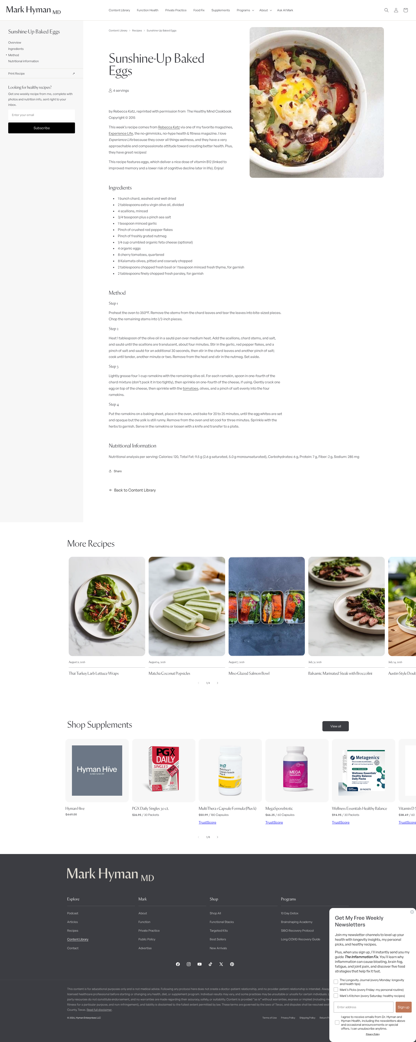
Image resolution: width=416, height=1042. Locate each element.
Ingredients (16, 49)
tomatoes (190, 388)
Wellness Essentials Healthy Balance (359, 808)
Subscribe (42, 128)
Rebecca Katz (169, 127)
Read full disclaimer (99, 1009)
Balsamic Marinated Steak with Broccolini (340, 673)
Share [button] (118, 471)
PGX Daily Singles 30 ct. (150, 808)
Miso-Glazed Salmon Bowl (249, 673)
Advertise (145, 948)
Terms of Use (269, 1017)
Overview (14, 42)
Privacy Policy (288, 1017)
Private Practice (149, 930)
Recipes (137, 30)
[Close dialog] (412, 912)
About (142, 913)
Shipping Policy (307, 1017)
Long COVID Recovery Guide (300, 939)
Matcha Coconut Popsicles (169, 673)
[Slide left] (198, 683)
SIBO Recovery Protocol (297, 930)
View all (335, 726)
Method (13, 55)
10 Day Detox (289, 913)
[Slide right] (217, 683)
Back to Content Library (135, 490)
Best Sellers (218, 939)
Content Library (118, 30)
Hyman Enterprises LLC (88, 1017)
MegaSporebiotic (279, 808)
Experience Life (121, 133)
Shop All (215, 913)
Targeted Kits (219, 930)
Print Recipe (41, 73)
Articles (72, 922)
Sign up (404, 1007)
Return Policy (326, 1017)
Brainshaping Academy (296, 922)
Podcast (72, 913)
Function (144, 922)
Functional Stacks (222, 922)
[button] (244, 10)
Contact (72, 948)
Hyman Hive (74, 808)
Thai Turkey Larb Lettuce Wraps (94, 673)
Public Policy (146, 939)
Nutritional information (23, 61)
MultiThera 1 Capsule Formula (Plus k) (227, 808)
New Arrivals (218, 948)
